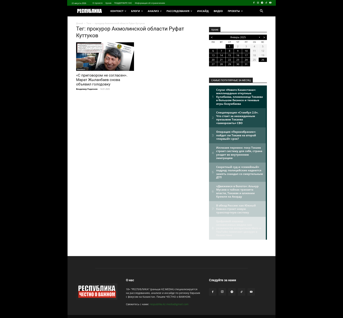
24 (246, 59)
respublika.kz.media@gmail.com (169, 304)
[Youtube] (270, 3)
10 (246, 50)
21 (221, 59)
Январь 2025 (238, 37)
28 (221, 64)
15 (229, 55)
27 (213, 64)
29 (229, 64)
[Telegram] (262, 3)
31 (246, 64)
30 (237, 64)
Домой (79, 23)
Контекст (81, 69)
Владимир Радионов (87, 89)
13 (213, 55)
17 (246, 55)
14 (221, 55)
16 (237, 55)
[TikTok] (266, 3)
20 (213, 59)
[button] (261, 11)
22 (229, 59)
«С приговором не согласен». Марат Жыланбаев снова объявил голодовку (102, 79)
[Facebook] (254, 3)
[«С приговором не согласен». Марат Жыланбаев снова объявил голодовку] (105, 56)
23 (237, 59)
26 (262, 59)
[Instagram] (258, 3)
